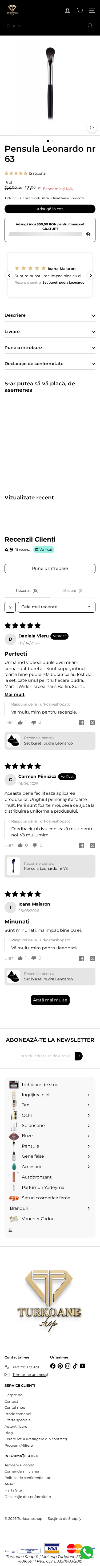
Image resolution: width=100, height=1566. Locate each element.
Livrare (28, 198)
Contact (11, 1401)
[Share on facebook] (81, 723)
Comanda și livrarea (22, 1471)
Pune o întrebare (50, 568)
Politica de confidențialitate (29, 1477)
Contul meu (15, 1407)
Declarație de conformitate (28, 1496)
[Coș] (80, 10)
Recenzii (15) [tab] (27, 590)
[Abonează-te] (79, 1056)
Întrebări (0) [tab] (73, 590)
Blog (9, 1433)
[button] (17, 173)
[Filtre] (10, 607)
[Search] (90, 25)
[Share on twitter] (92, 723)
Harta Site (13, 1490)
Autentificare (16, 1426)
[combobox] (50, 25)
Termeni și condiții (21, 1465)
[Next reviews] (90, 275)
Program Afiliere (19, 1445)
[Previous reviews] (9, 275)
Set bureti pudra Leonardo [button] (48, 743)
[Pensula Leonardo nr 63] (38, 440)
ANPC (10, 1484)
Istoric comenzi (18, 1414)
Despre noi (14, 1395)
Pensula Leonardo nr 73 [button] (46, 868)
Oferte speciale (18, 1420)
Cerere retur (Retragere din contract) (36, 1439)
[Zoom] (92, 128)
